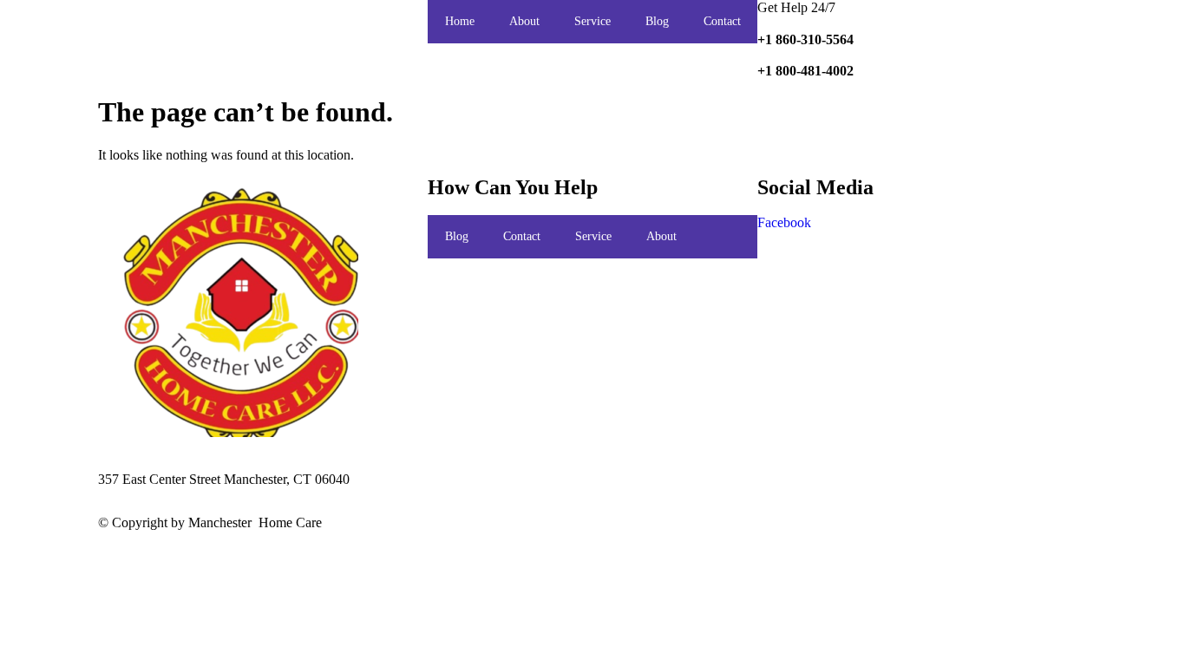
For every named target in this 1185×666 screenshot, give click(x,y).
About (524, 21)
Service (592, 21)
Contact (722, 21)
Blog (657, 21)
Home (460, 21)
